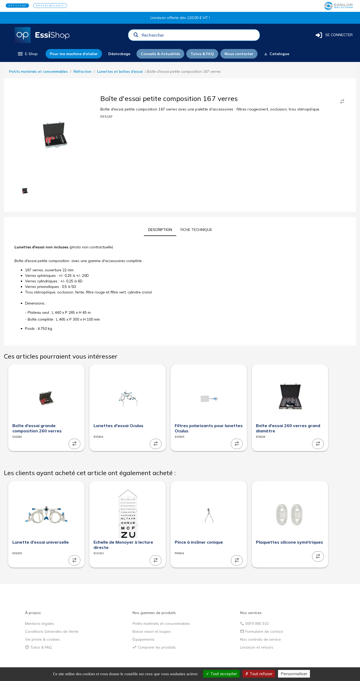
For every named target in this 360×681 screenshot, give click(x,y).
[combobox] (199, 36)
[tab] (160, 229)
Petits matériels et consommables (38, 71)
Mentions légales (39, 623)
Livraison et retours (256, 647)
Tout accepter (223, 673)
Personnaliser (294, 673)
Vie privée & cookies (42, 639)
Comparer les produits (154, 647)
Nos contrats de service (260, 639)
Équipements (143, 639)
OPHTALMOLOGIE (50, 5)
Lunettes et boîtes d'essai (120, 71)
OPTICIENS (17, 5)
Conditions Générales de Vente (52, 631)
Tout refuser (261, 673)
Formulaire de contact (261, 631)
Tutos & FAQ (38, 647)
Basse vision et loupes (152, 631)
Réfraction (82, 71)
